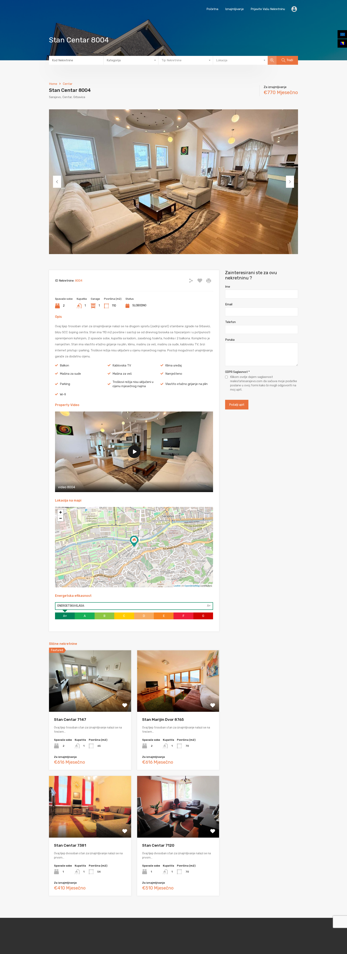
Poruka (230, 340)
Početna (212, 9)
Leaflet (177, 585)
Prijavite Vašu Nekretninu (268, 9)
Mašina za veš (122, 373)
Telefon (230, 322)
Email (228, 304)
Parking (65, 384)
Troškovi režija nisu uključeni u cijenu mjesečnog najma (132, 384)
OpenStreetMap (192, 585)
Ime (227, 286)
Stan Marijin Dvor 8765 (163, 719)
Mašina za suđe (70, 373)
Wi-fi (63, 394)
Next (290, 182)
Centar (67, 84)
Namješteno (173, 373)
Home (53, 84)
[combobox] (131, 60)
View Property (90, 699)
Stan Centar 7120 (158, 845)
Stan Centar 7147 (70, 719)
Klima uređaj (173, 365)
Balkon (64, 365)
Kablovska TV (121, 365)
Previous (57, 182)
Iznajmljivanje (234, 9)
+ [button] (60, 512)
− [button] (60, 518)
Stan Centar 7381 (70, 845)
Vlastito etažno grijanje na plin (186, 384)
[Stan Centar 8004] (134, 541)
